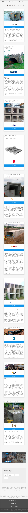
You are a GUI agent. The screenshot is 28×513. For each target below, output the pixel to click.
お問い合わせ (14, 27)
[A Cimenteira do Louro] (14, 161)
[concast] (14, 372)
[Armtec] (14, 23)
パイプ (17, 475)
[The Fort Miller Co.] (14, 425)
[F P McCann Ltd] (14, 338)
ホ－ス (6, 478)
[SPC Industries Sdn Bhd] (14, 302)
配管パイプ (11, 475)
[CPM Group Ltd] (14, 246)
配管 (5, 475)
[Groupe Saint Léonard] (14, 124)
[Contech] (14, 71)
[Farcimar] (14, 199)
